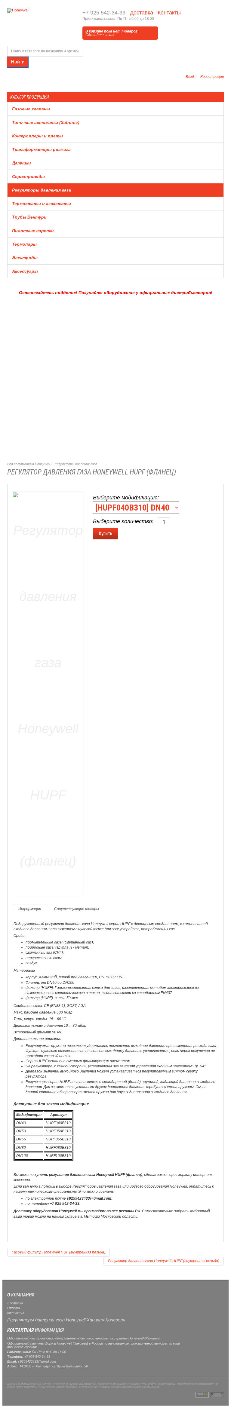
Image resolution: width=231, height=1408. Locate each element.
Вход (190, 76)
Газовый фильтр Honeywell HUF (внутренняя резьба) (58, 1252)
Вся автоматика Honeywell (28, 464)
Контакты (168, 13)
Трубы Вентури (29, 217)
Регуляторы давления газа (41, 190)
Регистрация (212, 76)
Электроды (25, 257)
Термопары (24, 244)
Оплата (13, 1308)
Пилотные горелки (33, 230)
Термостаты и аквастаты (41, 203)
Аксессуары (25, 271)
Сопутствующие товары (76, 909)
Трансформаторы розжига (41, 149)
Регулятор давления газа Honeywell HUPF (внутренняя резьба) (163, 1261)
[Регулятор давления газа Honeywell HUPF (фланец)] (48, 692)
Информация (29, 909)
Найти (18, 61)
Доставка (140, 13)
